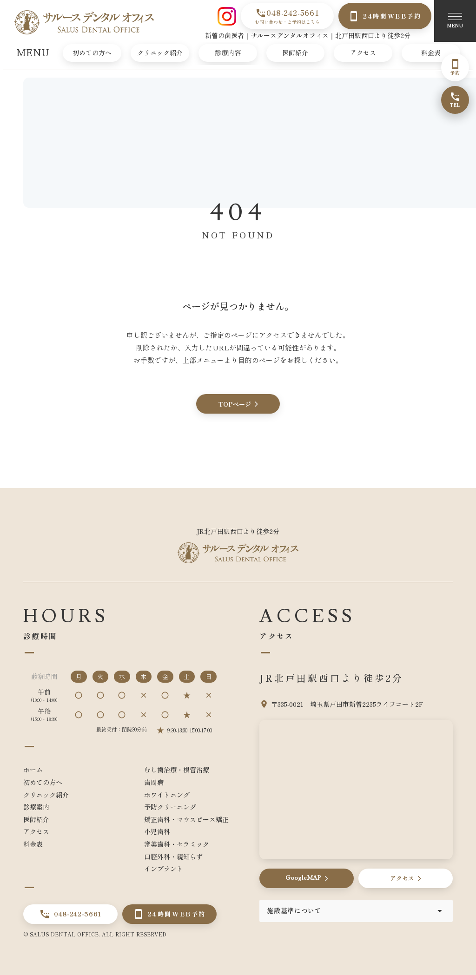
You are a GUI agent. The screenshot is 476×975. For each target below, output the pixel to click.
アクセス (363, 52)
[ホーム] (84, 22)
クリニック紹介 (160, 52)
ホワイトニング (167, 794)
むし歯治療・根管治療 (176, 769)
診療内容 (228, 52)
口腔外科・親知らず (173, 856)
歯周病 (154, 782)
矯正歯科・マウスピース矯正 (186, 819)
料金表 (431, 52)
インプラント (163, 868)
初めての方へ (92, 52)
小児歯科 (157, 831)
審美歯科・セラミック (176, 844)
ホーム (33, 769)
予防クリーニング (170, 806)
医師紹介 (295, 52)
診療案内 (36, 806)
